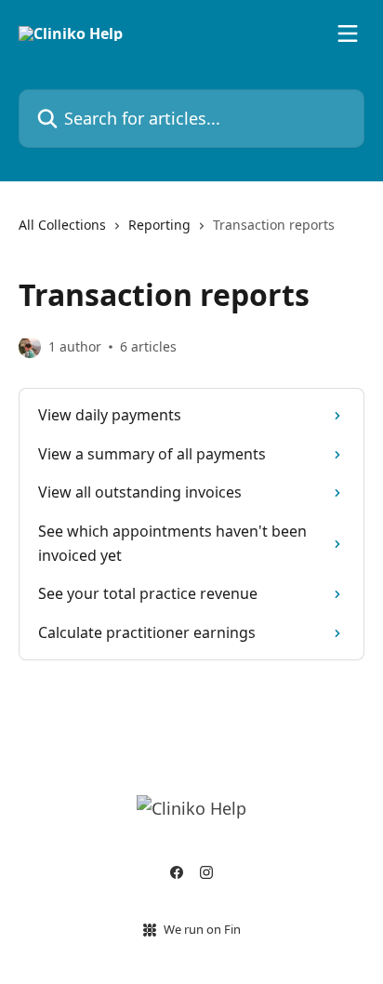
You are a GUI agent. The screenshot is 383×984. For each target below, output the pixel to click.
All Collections (62, 224)
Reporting (159, 224)
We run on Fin (202, 929)
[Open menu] (347, 33)
